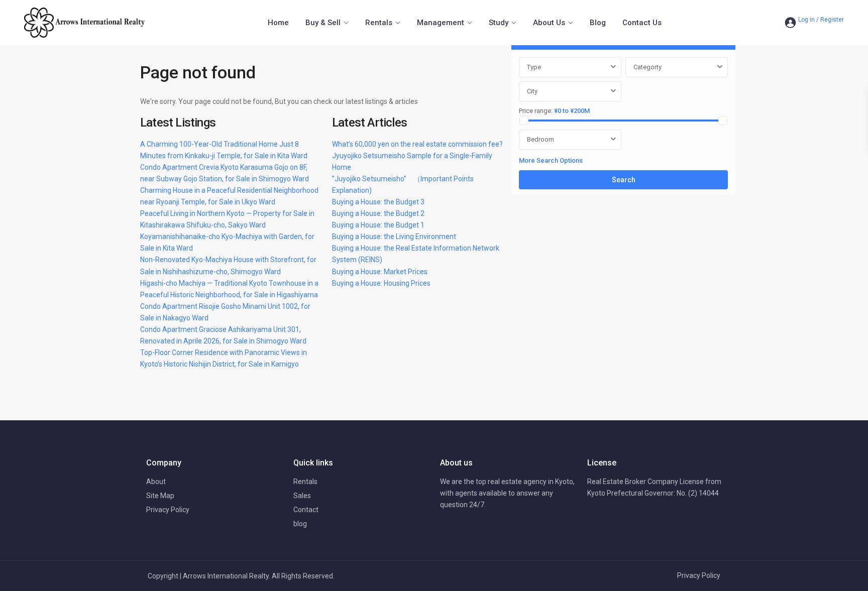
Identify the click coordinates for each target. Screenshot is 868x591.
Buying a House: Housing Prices (381, 283)
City (532, 91)
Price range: (536, 110)
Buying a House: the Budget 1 (378, 225)
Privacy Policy (167, 510)
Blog (598, 22)
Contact (305, 510)
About (156, 482)
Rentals (378, 22)
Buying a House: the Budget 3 (378, 202)
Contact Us (642, 22)
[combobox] (570, 67)
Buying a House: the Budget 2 (378, 213)
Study (498, 22)
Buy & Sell (323, 22)
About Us (549, 22)
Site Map (160, 496)
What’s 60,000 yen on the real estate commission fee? (417, 144)
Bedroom (540, 139)
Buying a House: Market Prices (379, 272)
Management (440, 22)
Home (278, 22)
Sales (302, 496)
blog (300, 524)
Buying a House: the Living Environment (394, 236)
